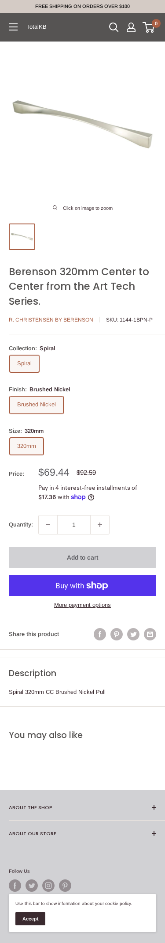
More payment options (82, 605)
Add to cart (82, 557)
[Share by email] (150, 634)
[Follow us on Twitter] (32, 885)
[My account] (131, 27)
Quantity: (21, 524)
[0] (148, 27)
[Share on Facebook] (100, 634)
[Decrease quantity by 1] (48, 524)
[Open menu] (13, 26)
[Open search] (114, 27)
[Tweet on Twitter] (133, 634)
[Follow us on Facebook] (15, 885)
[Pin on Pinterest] (116, 634)
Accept (30, 918)
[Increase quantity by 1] (100, 524)
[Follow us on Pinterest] (65, 885)
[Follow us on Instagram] (48, 885)
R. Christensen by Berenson (51, 320)
